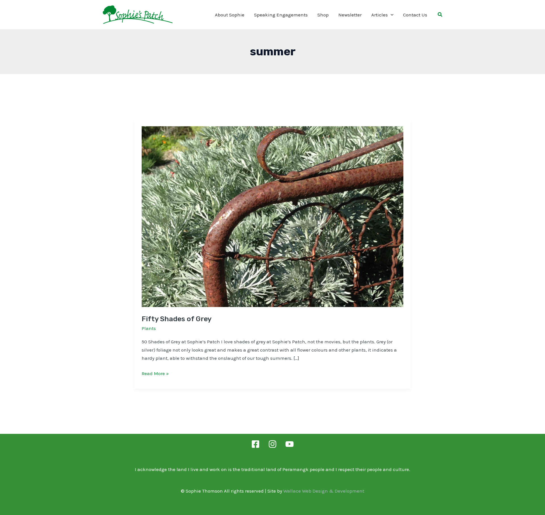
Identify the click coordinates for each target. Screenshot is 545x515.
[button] (390, 15)
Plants (149, 328)
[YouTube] (289, 444)
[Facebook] (255, 444)
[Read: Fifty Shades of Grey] (272, 216)
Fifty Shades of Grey (176, 319)
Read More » (155, 374)
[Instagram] (272, 444)
